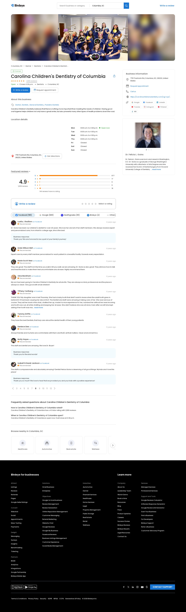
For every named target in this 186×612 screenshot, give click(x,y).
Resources (122, 502)
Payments (15, 527)
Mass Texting (16, 523)
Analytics (14, 565)
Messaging (15, 536)
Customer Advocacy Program (152, 531)
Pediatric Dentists (52, 105)
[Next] (112, 445)
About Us (121, 487)
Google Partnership (18, 572)
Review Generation (49, 508)
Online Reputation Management (55, 512)
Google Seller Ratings (19, 502)
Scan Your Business (148, 512)
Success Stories (124, 521)
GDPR (50, 599)
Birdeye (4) (95, 215)
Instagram (150, 107)
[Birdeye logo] (18, 5)
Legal (85, 506)
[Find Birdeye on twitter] (128, 587)
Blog (119, 506)
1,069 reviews (31, 81)
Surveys (14, 540)
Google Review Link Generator (152, 508)
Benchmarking (16, 548)
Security (43, 599)
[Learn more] (149, 135)
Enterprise (46, 491)
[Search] (126, 6)
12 (51, 388)
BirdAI (13, 561)
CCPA (61, 599)
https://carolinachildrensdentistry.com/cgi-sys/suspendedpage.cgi (150, 97)
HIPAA (56, 599)
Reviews (14, 491)
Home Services (88, 502)
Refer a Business (147, 527)
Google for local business (52, 500)
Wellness (86, 525)
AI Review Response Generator (153, 504)
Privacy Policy (33, 599)
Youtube (137, 107)
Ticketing (14, 551)
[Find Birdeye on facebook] (124, 587)
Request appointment (46, 90)
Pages (13, 498)
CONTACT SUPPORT (162, 587)
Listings (14, 487)
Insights (14, 544)
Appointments (17, 519)
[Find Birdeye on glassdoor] (147, 587)
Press (120, 510)
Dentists (37, 66)
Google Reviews (48, 527)
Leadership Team (124, 491)
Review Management (50, 504)
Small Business (48, 487)
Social (13, 515)
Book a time (122, 498)
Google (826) (48, 215)
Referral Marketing (49, 519)
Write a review (167, 5)
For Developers (147, 519)
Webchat (14, 512)
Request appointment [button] (139, 86)
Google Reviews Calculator (151, 500)
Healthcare (87, 498)
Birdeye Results (124, 529)
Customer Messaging (50, 515)
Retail (85, 521)
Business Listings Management (54, 538)
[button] (13, 388)
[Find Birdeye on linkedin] (133, 587)
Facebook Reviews (49, 534)
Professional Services (149, 491)
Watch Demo (123, 495)
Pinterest (163, 107)
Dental (28, 66)
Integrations (16, 568)
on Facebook (37, 222)
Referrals (14, 495)
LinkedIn (162, 102)
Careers (121, 517)
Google (136, 102)
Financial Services (90, 495)
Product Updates (124, 514)
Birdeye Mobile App (18, 576)
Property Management (92, 510)
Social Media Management (52, 546)
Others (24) (115, 215)
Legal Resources (124, 533)
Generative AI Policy (73, 599)
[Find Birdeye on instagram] (137, 587)
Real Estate (87, 517)
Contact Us (122, 536)
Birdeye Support (147, 523)
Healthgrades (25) (72, 215)
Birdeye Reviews (124, 525)
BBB (135, 111)
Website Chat (47, 523)
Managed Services (148, 487)
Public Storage (88, 514)
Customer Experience (50, 542)
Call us (133, 91)
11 (47, 388)
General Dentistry (36, 105)
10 (43, 388)
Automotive (87, 487)
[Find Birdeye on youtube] (142, 587)
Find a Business (147, 515)
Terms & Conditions (19, 599)
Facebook (149, 102)
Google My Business (50, 531)
